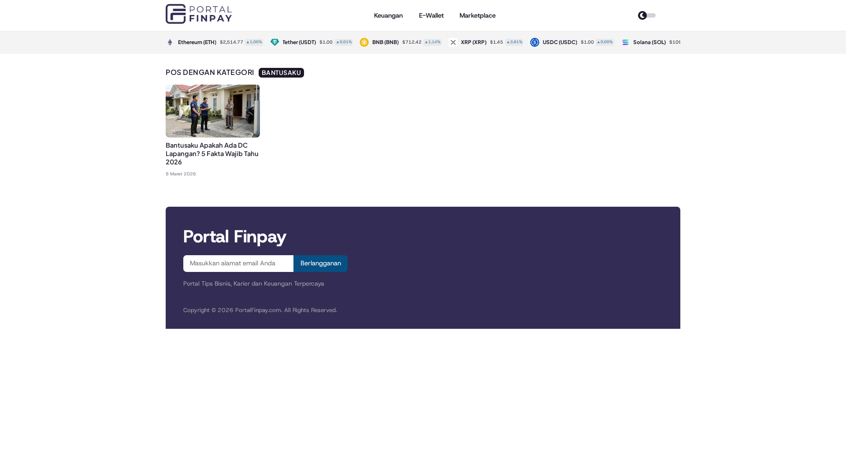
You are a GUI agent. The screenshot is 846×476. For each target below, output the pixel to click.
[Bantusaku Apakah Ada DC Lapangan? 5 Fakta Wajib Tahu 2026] (213, 135)
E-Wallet (431, 15)
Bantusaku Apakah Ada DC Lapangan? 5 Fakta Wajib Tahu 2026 (212, 153)
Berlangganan (321, 263)
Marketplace (478, 15)
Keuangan (388, 15)
